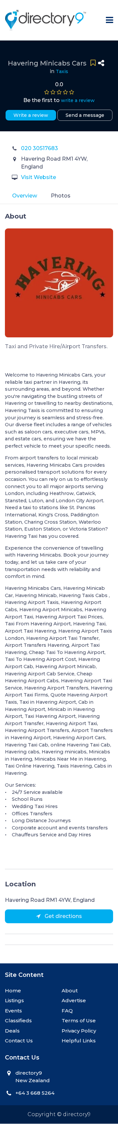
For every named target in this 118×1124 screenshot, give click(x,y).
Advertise (74, 1000)
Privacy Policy (79, 1031)
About (70, 990)
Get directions (62, 916)
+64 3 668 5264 (34, 1093)
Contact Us (19, 1040)
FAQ (67, 1010)
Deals (12, 1031)
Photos (60, 196)
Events (13, 1010)
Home (13, 990)
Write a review (30, 115)
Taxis (62, 71)
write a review (78, 100)
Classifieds (18, 1020)
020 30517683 (39, 148)
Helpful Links (79, 1040)
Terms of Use (79, 1020)
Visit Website (38, 177)
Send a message (85, 115)
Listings (14, 1000)
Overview (24, 196)
